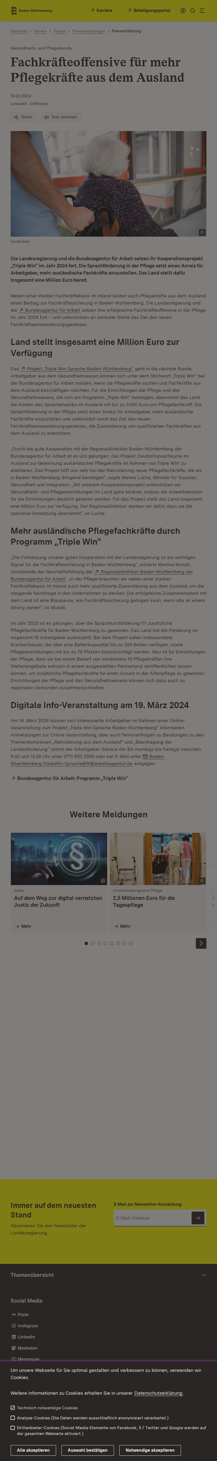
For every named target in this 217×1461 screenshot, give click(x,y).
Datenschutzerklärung (158, 1393)
